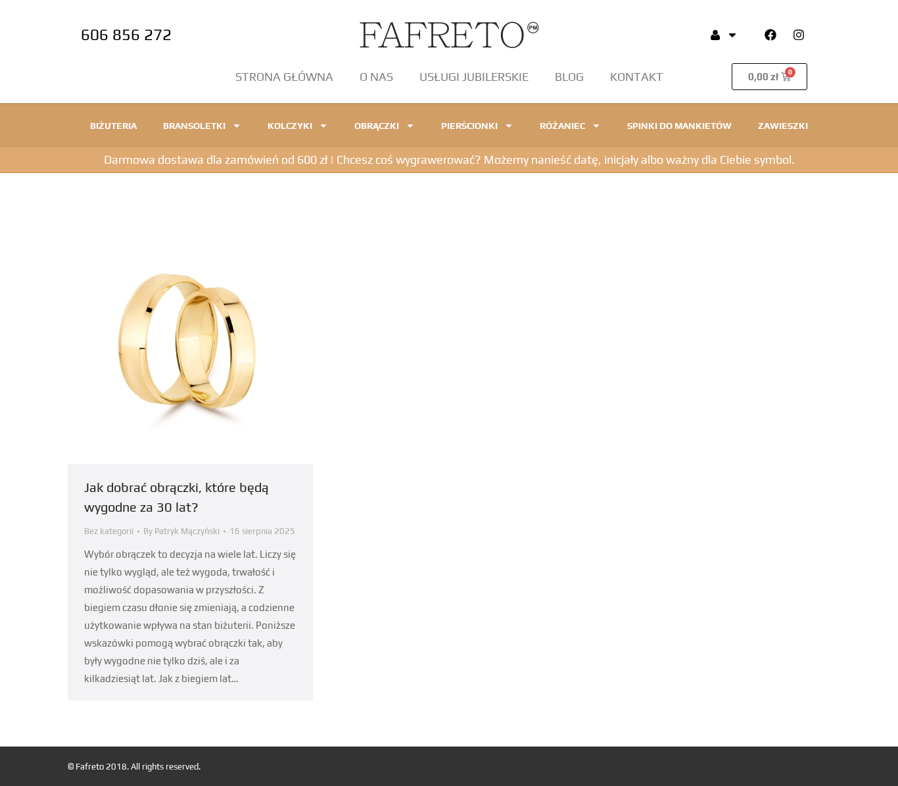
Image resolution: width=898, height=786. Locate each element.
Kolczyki (290, 125)
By (181, 531)
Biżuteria (113, 125)
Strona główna (284, 77)
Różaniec (562, 125)
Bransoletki (194, 125)
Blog (569, 77)
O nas (376, 77)
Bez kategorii (108, 531)
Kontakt (636, 77)
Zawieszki (783, 125)
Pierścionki (469, 125)
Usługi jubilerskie (474, 77)
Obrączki (376, 125)
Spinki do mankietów (679, 125)
